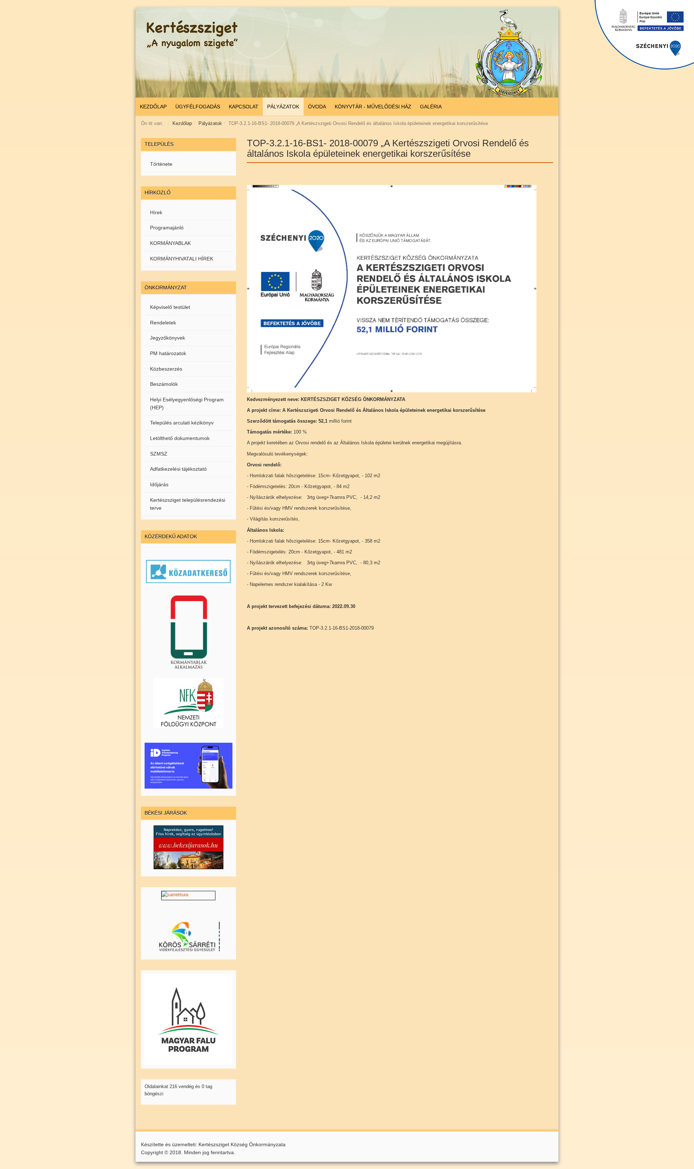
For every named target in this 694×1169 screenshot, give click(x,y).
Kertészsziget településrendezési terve (187, 504)
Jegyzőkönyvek (167, 338)
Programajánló (167, 227)
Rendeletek (163, 322)
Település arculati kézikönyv (182, 423)
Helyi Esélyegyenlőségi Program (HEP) (187, 403)
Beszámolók (164, 384)
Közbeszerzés (166, 369)
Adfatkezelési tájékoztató (178, 469)
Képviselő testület (170, 307)
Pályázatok (210, 123)
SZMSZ (158, 454)
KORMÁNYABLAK (170, 243)
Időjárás (159, 484)
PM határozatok (168, 353)
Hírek (156, 212)
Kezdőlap (182, 123)
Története (161, 164)
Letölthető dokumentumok (180, 438)
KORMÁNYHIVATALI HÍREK (181, 259)
